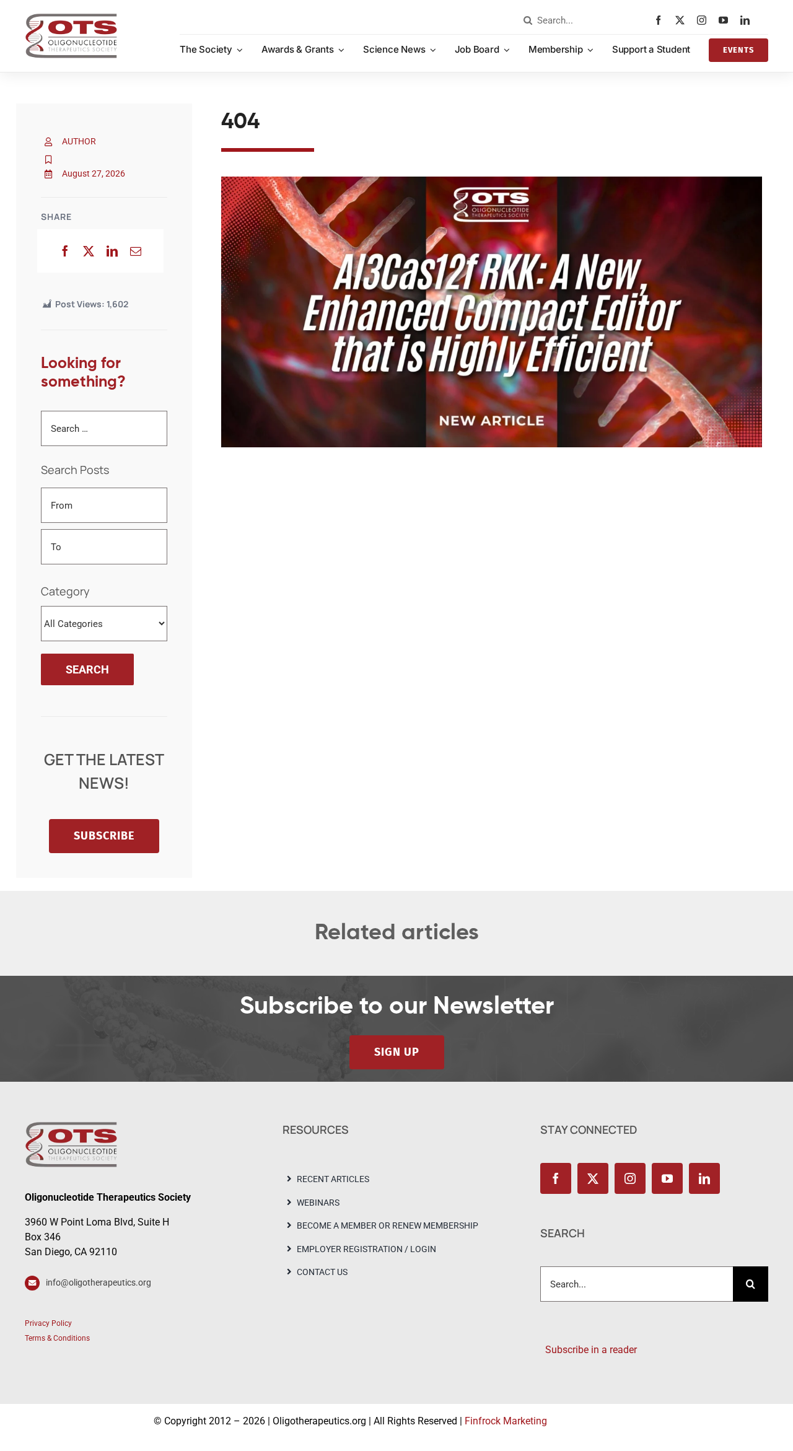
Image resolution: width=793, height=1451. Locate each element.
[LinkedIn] (112, 251)
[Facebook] (65, 251)
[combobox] (586, 20)
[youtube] (726, 20)
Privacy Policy (48, 1323)
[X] (88, 251)
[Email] (135, 251)
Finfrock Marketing (506, 1421)
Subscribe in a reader (588, 1350)
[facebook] (661, 20)
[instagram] (704, 20)
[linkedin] (748, 20)
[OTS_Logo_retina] (71, 18)
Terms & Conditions (57, 1338)
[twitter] (683, 20)
